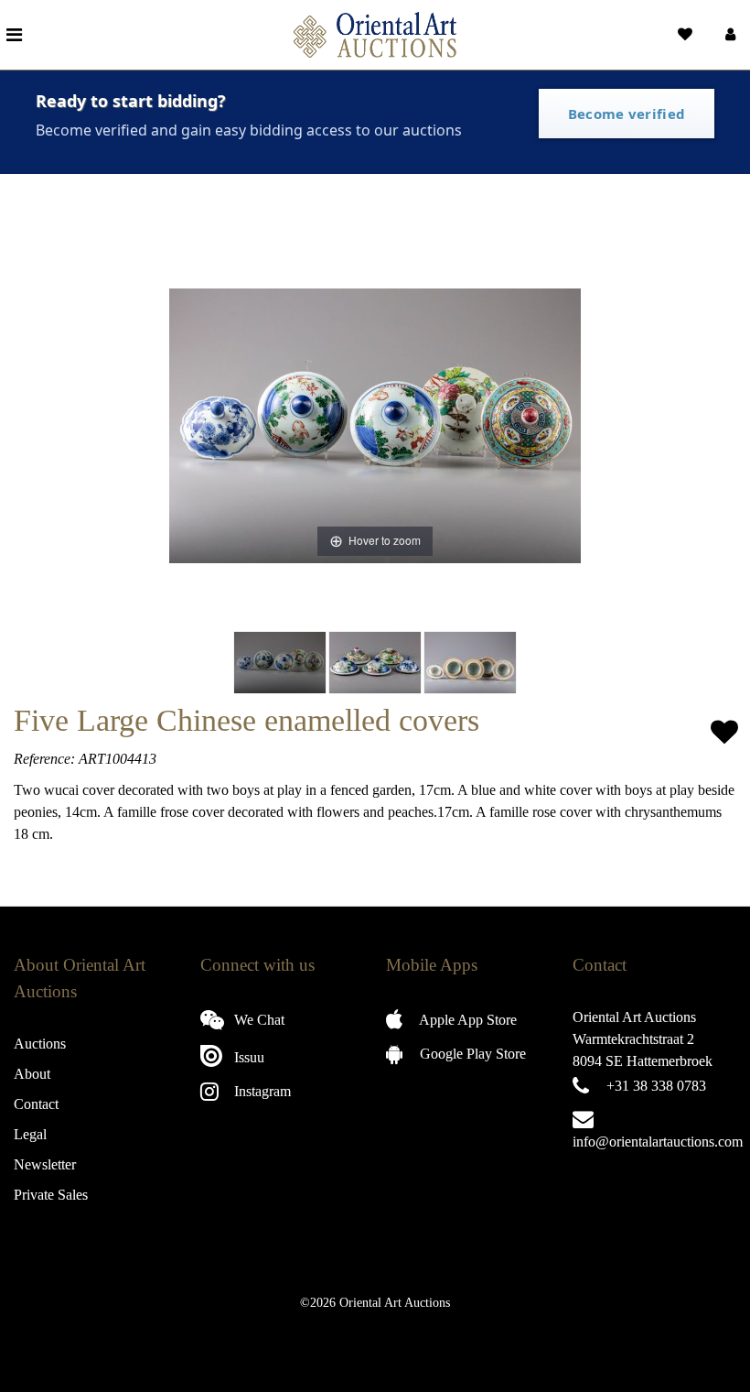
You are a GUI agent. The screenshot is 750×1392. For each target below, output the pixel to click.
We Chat (257, 1020)
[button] (728, 34)
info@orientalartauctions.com (658, 1141)
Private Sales (51, 1194)
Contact (36, 1104)
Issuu (247, 1057)
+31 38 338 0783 (656, 1085)
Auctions (40, 1043)
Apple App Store (466, 1020)
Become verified (627, 113)
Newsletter (45, 1164)
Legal (30, 1134)
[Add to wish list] (724, 732)
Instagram (260, 1091)
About (32, 1074)
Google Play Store (471, 1053)
